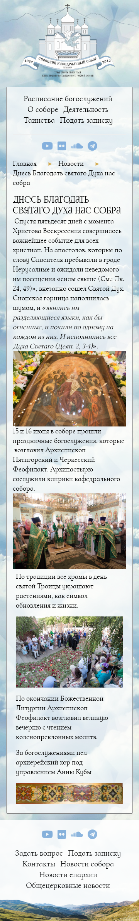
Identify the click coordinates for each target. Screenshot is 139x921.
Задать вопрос (39, 853)
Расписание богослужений (68, 98)
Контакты (38, 864)
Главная (25, 163)
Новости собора (87, 864)
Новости (71, 163)
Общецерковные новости (68, 885)
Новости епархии (68, 874)
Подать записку (86, 120)
